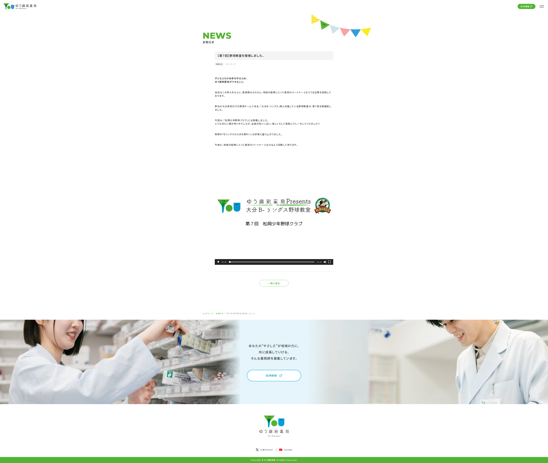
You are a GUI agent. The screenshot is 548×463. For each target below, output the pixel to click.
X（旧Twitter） (266, 449)
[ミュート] (325, 262)
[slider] (272, 262)
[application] (274, 205)
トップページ (208, 313)
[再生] (218, 262)
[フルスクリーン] (329, 262)
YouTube (288, 449)
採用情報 (525, 6)
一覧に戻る (274, 283)
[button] (274, 205)
